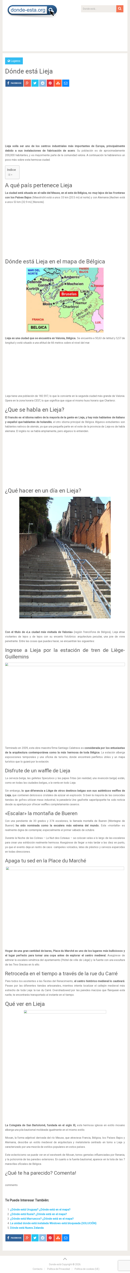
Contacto (37, 1269)
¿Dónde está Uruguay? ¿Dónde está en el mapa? (40, 1209)
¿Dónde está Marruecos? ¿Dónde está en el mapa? (42, 1218)
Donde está (55, 1264)
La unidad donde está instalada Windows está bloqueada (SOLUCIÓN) (53, 1223)
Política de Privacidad (58, 1269)
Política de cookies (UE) (87, 1269)
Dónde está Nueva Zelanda (27, 1227)
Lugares (15, 61)
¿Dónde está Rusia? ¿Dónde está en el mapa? (38, 1214)
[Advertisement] (102, 33)
